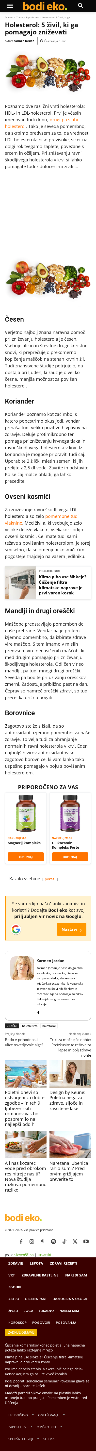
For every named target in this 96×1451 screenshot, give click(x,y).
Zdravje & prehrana (27, 17)
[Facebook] (38, 1011)
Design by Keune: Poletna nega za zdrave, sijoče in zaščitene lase (67, 1100)
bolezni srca (29, 1026)
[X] (75, 1242)
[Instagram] (32, 1242)
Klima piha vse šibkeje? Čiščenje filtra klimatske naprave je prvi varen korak (62, 585)
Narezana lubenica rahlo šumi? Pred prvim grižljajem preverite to (68, 1171)
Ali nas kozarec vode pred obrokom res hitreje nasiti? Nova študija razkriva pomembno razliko (26, 1176)
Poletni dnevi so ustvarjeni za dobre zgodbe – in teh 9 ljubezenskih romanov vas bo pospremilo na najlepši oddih (25, 1108)
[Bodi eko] (44, 6)
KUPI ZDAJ (26, 857)
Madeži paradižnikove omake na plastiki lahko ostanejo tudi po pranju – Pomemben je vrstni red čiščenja (46, 1398)
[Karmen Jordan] (22, 985)
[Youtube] (86, 1242)
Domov (9, 17)
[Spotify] (53, 1242)
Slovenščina (24, 1254)
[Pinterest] (42, 1242)
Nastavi (72, 929)
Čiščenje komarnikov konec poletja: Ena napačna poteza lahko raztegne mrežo (45, 1347)
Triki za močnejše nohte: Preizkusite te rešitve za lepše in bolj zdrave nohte (70, 1047)
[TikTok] (64, 1242)
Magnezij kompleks (24, 843)
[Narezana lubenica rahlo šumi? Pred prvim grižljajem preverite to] (70, 1144)
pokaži (50, 879)
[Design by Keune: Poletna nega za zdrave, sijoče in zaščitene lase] (70, 1074)
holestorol (49, 1026)
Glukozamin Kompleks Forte (65, 845)
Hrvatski (44, 1254)
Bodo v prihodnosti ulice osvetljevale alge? (24, 1042)
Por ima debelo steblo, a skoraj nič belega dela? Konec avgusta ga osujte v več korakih (44, 1371)
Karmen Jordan (24, 41)
